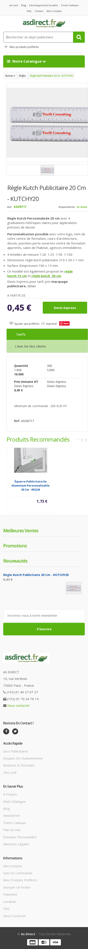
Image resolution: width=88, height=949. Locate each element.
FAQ (29, 11)
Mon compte (54, 11)
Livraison (9, 901)
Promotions (15, 546)
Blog (23, 5)
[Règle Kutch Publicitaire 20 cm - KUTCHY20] (47, 170)
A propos (10, 794)
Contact (39, 11)
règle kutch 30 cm (46, 276)
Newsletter (11, 815)
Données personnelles (20, 837)
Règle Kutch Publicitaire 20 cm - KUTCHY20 (51, 76)
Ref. (9, 206)
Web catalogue (14, 801)
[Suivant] (86, 440)
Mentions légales (16, 844)
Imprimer (51, 324)
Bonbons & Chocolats (19, 765)
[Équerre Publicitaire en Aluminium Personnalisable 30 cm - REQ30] (30, 460)
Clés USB (9, 772)
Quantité (21, 366)
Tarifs (20, 334)
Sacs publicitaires (15, 751)
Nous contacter (18, 705)
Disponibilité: (67, 206)
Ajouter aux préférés (26, 324)
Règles (22, 76)
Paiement (10, 894)
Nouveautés (15, 561)
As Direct (28, 934)
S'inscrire (44, 629)
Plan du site (12, 830)
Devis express (65, 308)
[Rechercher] (79, 37)
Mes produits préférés (24, 47)
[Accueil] (44, 23)
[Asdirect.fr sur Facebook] (6, 731)
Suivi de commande (17, 873)
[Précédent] (82, 440)
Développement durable (43, 5)
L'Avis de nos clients (30, 346)
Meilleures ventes (20, 531)
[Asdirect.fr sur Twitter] (15, 731)
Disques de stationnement (23, 758)
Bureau (9, 76)
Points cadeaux (70, 5)
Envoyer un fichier (17, 887)
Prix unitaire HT (26, 382)
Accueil (14, 5)
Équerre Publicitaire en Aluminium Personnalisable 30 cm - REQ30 (31, 485)
